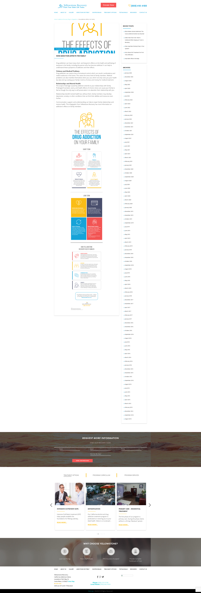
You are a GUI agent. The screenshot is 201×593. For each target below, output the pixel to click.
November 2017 (129, 303)
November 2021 (129, 126)
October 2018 (128, 261)
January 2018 (128, 296)
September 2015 (129, 380)
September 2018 (129, 265)
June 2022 (127, 107)
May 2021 (127, 150)
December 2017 (129, 299)
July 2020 (127, 184)
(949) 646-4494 (101, 584)
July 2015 (127, 388)
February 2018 (128, 292)
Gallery (71, 12)
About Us (63, 12)
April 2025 (127, 88)
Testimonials (123, 12)
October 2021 (128, 130)
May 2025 (127, 84)
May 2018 (127, 280)
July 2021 (127, 142)
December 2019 (129, 211)
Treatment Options (110, 12)
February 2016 (128, 361)
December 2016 (129, 323)
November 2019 (129, 215)
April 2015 (127, 399)
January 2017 (128, 319)
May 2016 (127, 349)
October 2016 (128, 330)
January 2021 (128, 165)
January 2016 (128, 365)
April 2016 (127, 353)
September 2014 (129, 415)
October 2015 (128, 376)
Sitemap (91, 591)
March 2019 (128, 242)
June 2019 (127, 230)
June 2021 (127, 146)
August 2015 (128, 384)
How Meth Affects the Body (132, 58)
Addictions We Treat (82, 12)
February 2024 (128, 100)
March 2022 (128, 111)
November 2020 (129, 169)
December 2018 (129, 253)
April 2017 (127, 307)
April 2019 (127, 238)
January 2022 (128, 119)
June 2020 (127, 188)
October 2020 (128, 173)
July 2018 (127, 273)
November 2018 (129, 257)
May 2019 (127, 234)
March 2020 (128, 200)
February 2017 (128, 315)
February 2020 (128, 203)
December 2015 (129, 369)
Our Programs (96, 12)
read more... (62, 522)
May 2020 (127, 192)
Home (56, 12)
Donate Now (108, 5)
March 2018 (128, 288)
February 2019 (128, 246)
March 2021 (128, 157)
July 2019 (127, 226)
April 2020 (127, 196)
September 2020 (129, 176)
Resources (133, 12)
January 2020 (128, 207)
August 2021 (128, 138)
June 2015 (127, 392)
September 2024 (129, 92)
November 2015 (129, 372)
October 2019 (128, 219)
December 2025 (129, 77)
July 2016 (127, 342)
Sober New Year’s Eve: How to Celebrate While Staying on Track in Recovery (134, 40)
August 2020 (128, 180)
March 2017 (128, 311)
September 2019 (129, 223)
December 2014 (129, 411)
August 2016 (128, 338)
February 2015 (128, 407)
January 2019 (128, 249)
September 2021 (129, 134)
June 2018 (127, 276)
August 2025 (128, 80)
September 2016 (129, 334)
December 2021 (129, 123)
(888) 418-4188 (139, 6)
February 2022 (128, 115)
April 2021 (127, 153)
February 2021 (128, 161)
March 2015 (128, 403)
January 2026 (128, 73)
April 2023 (127, 103)
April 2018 (127, 284)
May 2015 (127, 396)
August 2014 (128, 419)
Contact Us (143, 12)
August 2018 (128, 269)
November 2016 (129, 326)
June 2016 (127, 346)
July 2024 (127, 96)
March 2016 (128, 357)
